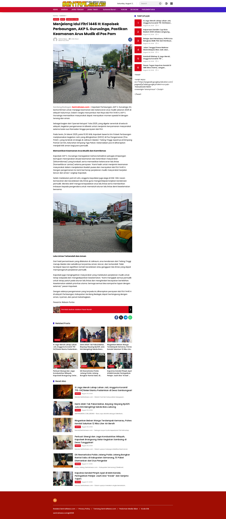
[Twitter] (121, 317)
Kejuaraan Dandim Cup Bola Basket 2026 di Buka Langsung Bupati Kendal (156, 31)
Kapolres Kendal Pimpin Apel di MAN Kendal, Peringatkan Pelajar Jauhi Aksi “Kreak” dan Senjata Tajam (119, 373)
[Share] (130, 40)
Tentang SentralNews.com (104, 509)
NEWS (63, 19)
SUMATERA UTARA (72, 19)
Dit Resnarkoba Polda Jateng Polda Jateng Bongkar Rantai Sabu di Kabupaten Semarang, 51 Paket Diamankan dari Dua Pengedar (91, 373)
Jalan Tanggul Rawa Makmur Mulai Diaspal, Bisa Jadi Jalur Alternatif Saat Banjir (155, 48)
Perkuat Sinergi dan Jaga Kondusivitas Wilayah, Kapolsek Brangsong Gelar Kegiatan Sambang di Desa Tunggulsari (65, 373)
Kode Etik (145, 509)
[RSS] (55, 500)
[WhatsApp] (130, 317)
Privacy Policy (84, 509)
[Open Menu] (171, 3)
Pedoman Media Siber (128, 509)
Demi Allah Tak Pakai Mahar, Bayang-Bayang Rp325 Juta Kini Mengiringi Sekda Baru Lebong (92, 347)
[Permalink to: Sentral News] (56, 40)
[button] (160, 3)
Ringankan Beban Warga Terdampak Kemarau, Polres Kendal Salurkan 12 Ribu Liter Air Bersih (119, 347)
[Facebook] (116, 317)
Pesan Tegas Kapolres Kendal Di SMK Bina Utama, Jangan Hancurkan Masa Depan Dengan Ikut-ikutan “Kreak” (157, 66)
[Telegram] (126, 317)
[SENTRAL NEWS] (83, 3)
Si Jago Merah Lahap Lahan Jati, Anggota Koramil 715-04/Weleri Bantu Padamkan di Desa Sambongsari (65, 347)
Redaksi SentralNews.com (64, 509)
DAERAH (56, 19)
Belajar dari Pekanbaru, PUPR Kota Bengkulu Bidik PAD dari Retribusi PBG (157, 40)
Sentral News (63, 39)
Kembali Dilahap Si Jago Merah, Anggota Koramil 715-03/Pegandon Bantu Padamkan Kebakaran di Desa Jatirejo (156, 57)
